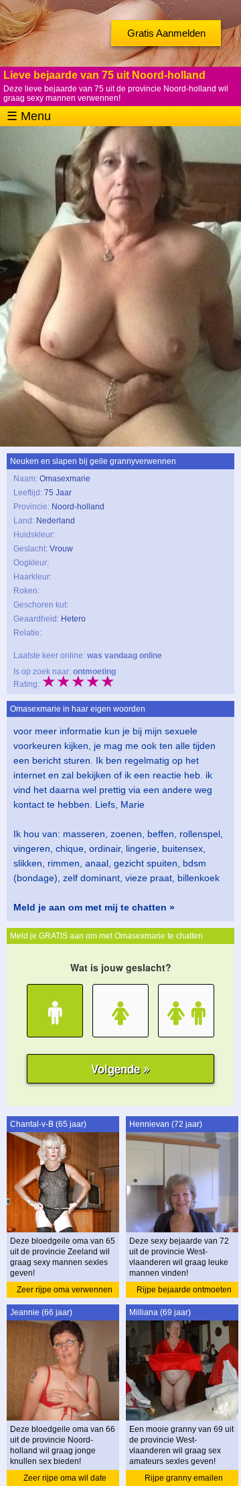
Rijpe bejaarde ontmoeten (184, 1289)
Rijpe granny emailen (184, 1478)
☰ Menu (29, 116)
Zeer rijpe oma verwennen (64, 1289)
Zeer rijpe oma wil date (64, 1478)
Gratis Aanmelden (166, 33)
